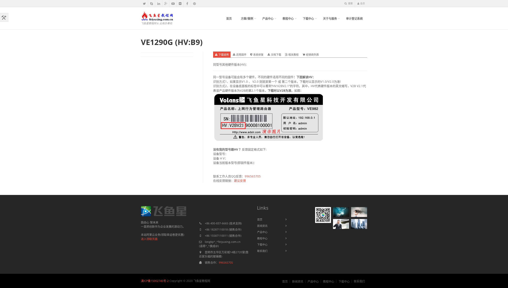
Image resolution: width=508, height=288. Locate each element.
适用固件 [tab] (241, 54)
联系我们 (262, 251)
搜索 (350, 3)
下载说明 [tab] (223, 54)
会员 (362, 3)
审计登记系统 (354, 18)
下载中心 (308, 18)
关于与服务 (330, 18)
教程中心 (288, 18)
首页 (229, 18)
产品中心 (267, 18)
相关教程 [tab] (293, 54)
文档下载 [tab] (276, 54)
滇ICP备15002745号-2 (155, 281)
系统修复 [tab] (258, 54)
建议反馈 (240, 181)
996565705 (253, 176)
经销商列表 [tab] (312, 54)
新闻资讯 (262, 226)
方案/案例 (247, 18)
